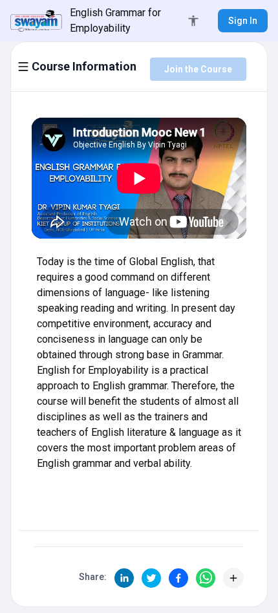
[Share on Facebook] (178, 578)
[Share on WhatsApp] (205, 578)
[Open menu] (23, 67)
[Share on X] (151, 578)
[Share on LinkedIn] (124, 578)
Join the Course (198, 69)
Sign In (242, 21)
